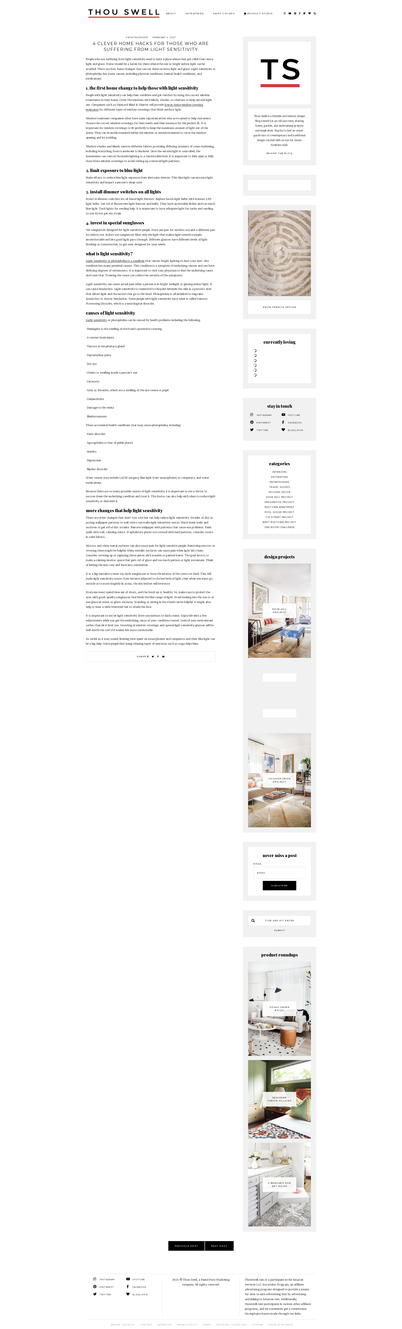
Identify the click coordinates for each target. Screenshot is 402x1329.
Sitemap (257, 1325)
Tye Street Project (279, 517)
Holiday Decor (279, 492)
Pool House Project (279, 512)
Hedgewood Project (279, 502)
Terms (206, 1325)
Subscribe (279, 885)
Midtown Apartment (279, 507)
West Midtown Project (279, 522)
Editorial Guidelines (231, 1325)
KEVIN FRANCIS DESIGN (279, 307)
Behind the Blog (280, 153)
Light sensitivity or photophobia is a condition (115, 260)
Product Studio (259, 13)
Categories (194, 13)
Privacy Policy (187, 1325)
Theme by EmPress (280, 1325)
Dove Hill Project (279, 497)
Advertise (165, 1325)
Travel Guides (279, 487)
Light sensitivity (96, 320)
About (171, 13)
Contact (146, 1325)
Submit (279, 930)
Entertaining (279, 482)
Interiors (279, 471)
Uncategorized (137, 37)
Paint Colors (224, 13)
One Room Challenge (279, 527)
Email (257, 864)
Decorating (279, 477)
